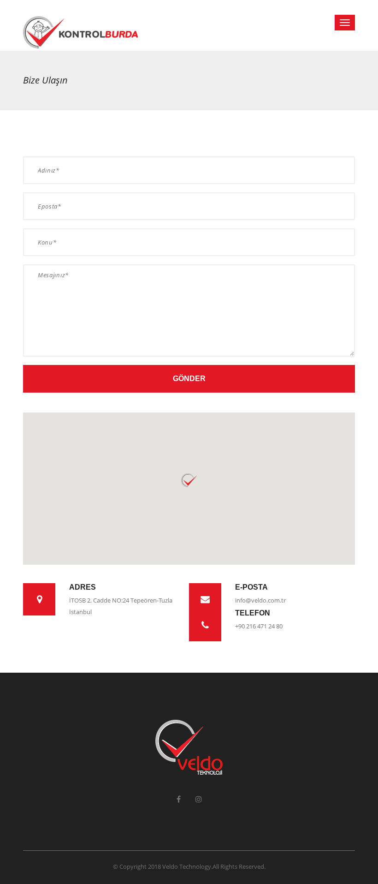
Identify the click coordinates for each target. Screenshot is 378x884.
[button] (189, 480)
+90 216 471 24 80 (259, 626)
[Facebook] (179, 799)
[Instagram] (198, 799)
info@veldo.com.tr (260, 600)
